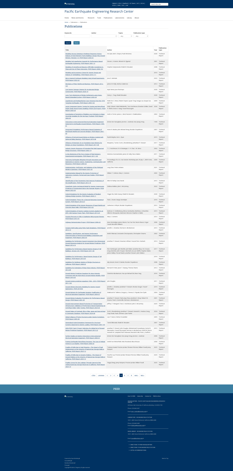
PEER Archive (157, 396)
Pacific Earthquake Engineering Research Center (99, 11)
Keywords (68, 33)
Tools (99, 18)
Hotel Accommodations (138, 450)
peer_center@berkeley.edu (139, 411)
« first (94, 375)
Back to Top (165, 458)
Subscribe (140, 396)
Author (93, 33)
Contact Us (148, 396)
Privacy (67, 465)
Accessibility (68, 460)
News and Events (78, 18)
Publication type (139, 33)
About (137, 18)
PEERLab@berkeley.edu (138, 425)
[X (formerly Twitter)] (70, 399)
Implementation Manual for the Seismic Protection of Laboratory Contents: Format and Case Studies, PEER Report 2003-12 (84, 175)
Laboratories (119, 18)
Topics (120, 33)
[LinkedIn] (73, 399)
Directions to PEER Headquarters (141, 444)
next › (137, 375)
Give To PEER (131, 396)
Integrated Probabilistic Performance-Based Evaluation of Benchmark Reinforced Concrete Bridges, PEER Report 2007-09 (84, 131)
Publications (108, 18)
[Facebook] (66, 399)
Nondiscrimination (70, 463)
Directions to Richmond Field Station (142, 447)
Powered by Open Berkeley (72, 458)
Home (67, 18)
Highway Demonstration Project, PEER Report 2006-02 (83, 222)
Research (91, 18)
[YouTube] (77, 399)
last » (143, 375)
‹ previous (101, 375)
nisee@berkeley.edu (137, 438)
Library (129, 18)
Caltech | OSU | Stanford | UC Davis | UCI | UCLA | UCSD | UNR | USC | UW (128, 4)
